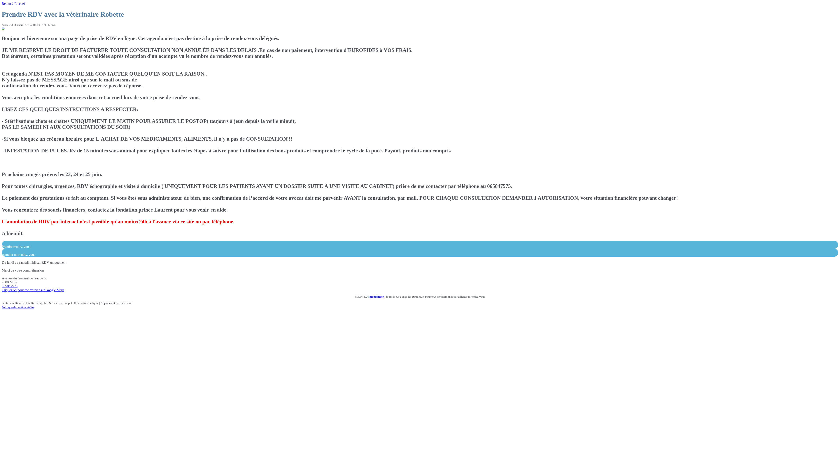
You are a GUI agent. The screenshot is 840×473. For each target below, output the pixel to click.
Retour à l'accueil (14, 3)
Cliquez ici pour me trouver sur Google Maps (33, 290)
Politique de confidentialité (18, 307)
